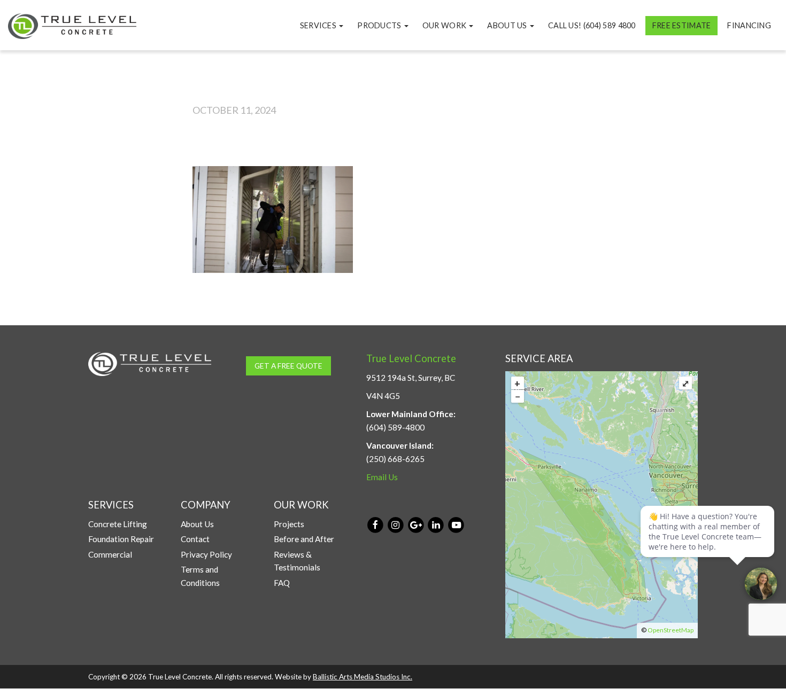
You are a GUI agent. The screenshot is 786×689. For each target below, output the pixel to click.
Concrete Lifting (117, 524)
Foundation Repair (121, 539)
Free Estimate (681, 25)
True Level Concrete (411, 358)
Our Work (445, 25)
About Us (508, 25)
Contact (195, 539)
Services (319, 25)
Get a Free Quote (288, 365)
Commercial (110, 554)
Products (380, 25)
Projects (289, 524)
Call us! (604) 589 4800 (592, 25)
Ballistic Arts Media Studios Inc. (362, 676)
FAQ (282, 583)
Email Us (382, 477)
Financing (749, 25)
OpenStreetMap (670, 630)
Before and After (304, 539)
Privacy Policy (206, 554)
